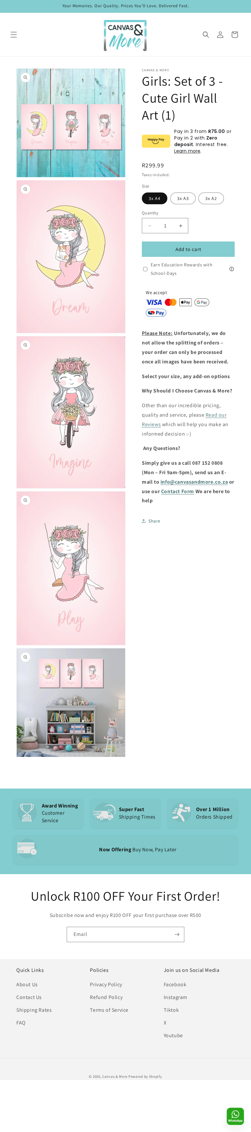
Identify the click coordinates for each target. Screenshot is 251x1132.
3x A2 (211, 198)
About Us (27, 984)
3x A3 (183, 198)
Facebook (175, 984)
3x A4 (154, 198)
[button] (14, 34)
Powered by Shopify (145, 1076)
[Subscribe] (177, 934)
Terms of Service (109, 1010)
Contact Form (177, 491)
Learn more (187, 151)
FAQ (21, 1022)
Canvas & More (114, 1076)
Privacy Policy (106, 984)
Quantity (150, 213)
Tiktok (171, 1010)
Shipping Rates (34, 1010)
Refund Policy (106, 997)
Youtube (173, 1035)
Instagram (175, 997)
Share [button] (154, 521)
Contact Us (29, 997)
